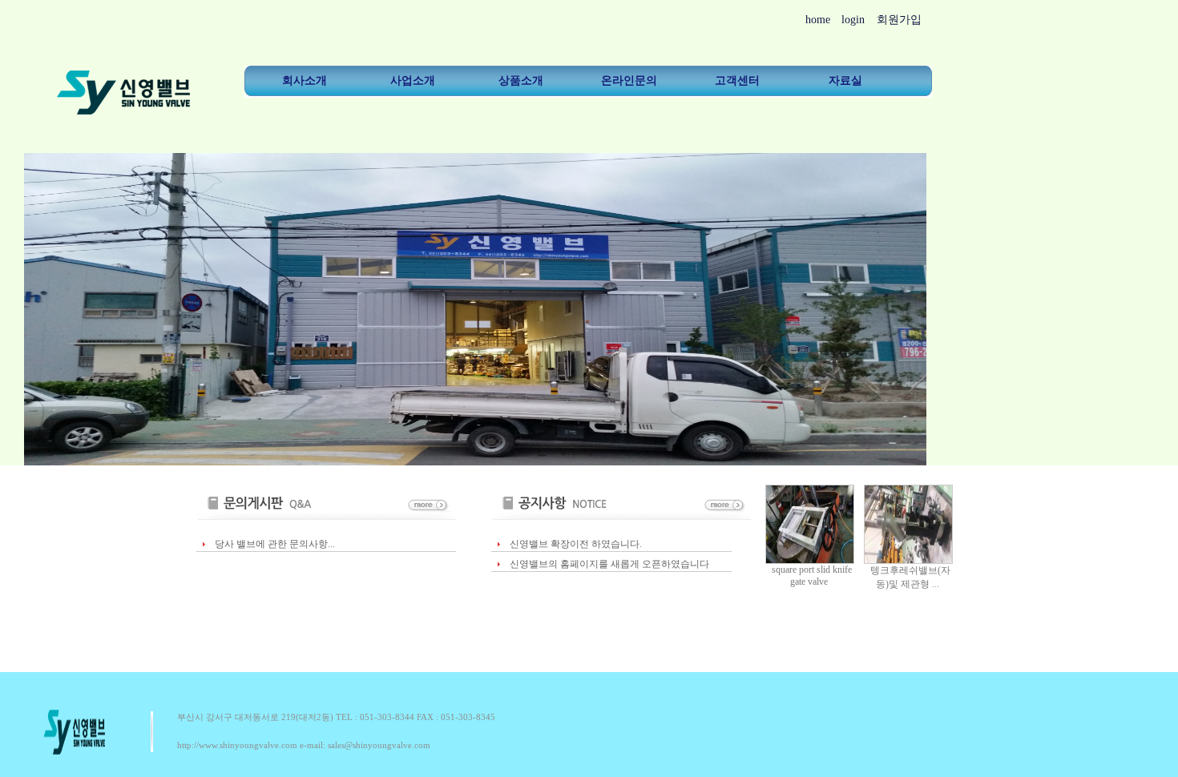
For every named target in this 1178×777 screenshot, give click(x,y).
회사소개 (304, 80)
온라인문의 (629, 80)
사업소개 (412, 80)
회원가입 (899, 20)
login (853, 20)
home (817, 20)
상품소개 (520, 80)
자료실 (845, 80)
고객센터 (737, 80)
